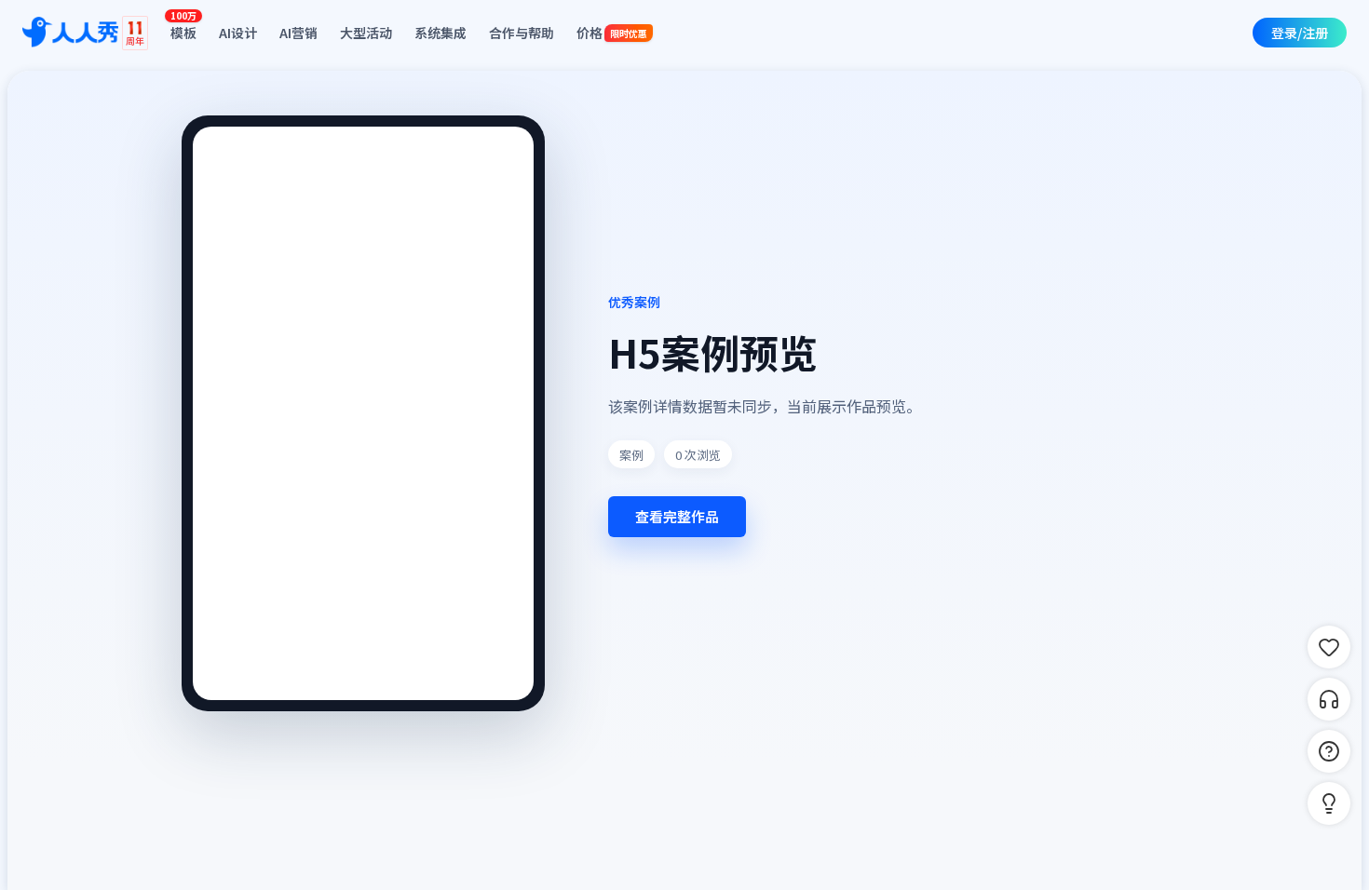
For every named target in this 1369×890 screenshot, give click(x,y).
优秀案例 (634, 301)
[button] (1329, 803)
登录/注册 (1299, 32)
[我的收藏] (1329, 647)
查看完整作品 (677, 516)
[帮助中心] (1329, 751)
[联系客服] (1329, 699)
